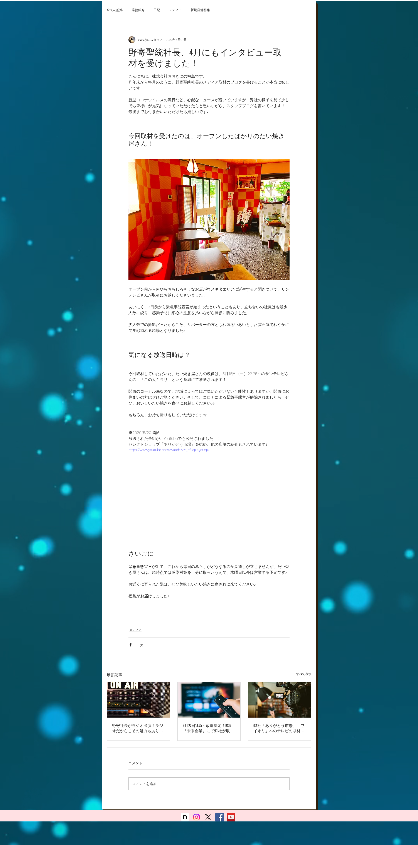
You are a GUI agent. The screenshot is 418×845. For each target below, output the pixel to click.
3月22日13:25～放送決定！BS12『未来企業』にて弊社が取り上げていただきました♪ (208, 728)
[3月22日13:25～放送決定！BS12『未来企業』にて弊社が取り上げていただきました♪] (209, 700)
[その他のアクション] (287, 39)
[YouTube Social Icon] (231, 820)
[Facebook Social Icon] (219, 820)
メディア (175, 10)
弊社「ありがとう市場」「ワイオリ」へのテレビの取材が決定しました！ (278, 728)
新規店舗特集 (200, 10)
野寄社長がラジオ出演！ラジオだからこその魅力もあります (137, 728)
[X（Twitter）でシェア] (141, 645)
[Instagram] (196, 820)
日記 (156, 10)
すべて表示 (303, 674)
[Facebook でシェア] (130, 645)
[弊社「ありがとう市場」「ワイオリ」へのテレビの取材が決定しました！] (279, 700)
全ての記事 (115, 10)
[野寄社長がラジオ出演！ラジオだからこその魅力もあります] (138, 700)
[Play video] (209, 492)
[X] (208, 820)
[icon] (185, 820)
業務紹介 (138, 10)
